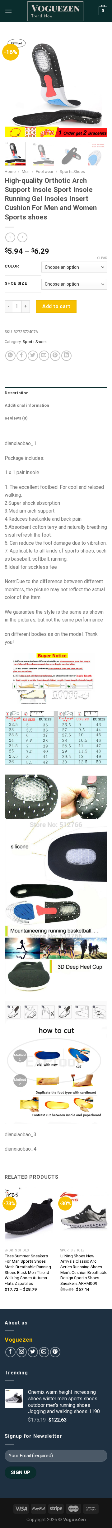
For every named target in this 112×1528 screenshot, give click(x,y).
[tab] (56, 393)
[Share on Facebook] (21, 356)
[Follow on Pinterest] (55, 1352)
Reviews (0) (16, 418)
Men (26, 171)
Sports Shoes (72, 171)
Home (10, 171)
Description (16, 393)
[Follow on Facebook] (10, 1352)
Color (12, 266)
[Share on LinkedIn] (66, 356)
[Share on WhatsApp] (10, 356)
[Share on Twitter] (33, 356)
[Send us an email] (44, 1352)
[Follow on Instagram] (21, 1352)
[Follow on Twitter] (33, 1352)
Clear (102, 258)
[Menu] (8, 10)
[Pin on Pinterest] (55, 356)
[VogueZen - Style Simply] (55, 11)
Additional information (27, 405)
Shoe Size (16, 283)
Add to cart (56, 306)
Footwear (45, 171)
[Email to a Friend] (44, 356)
